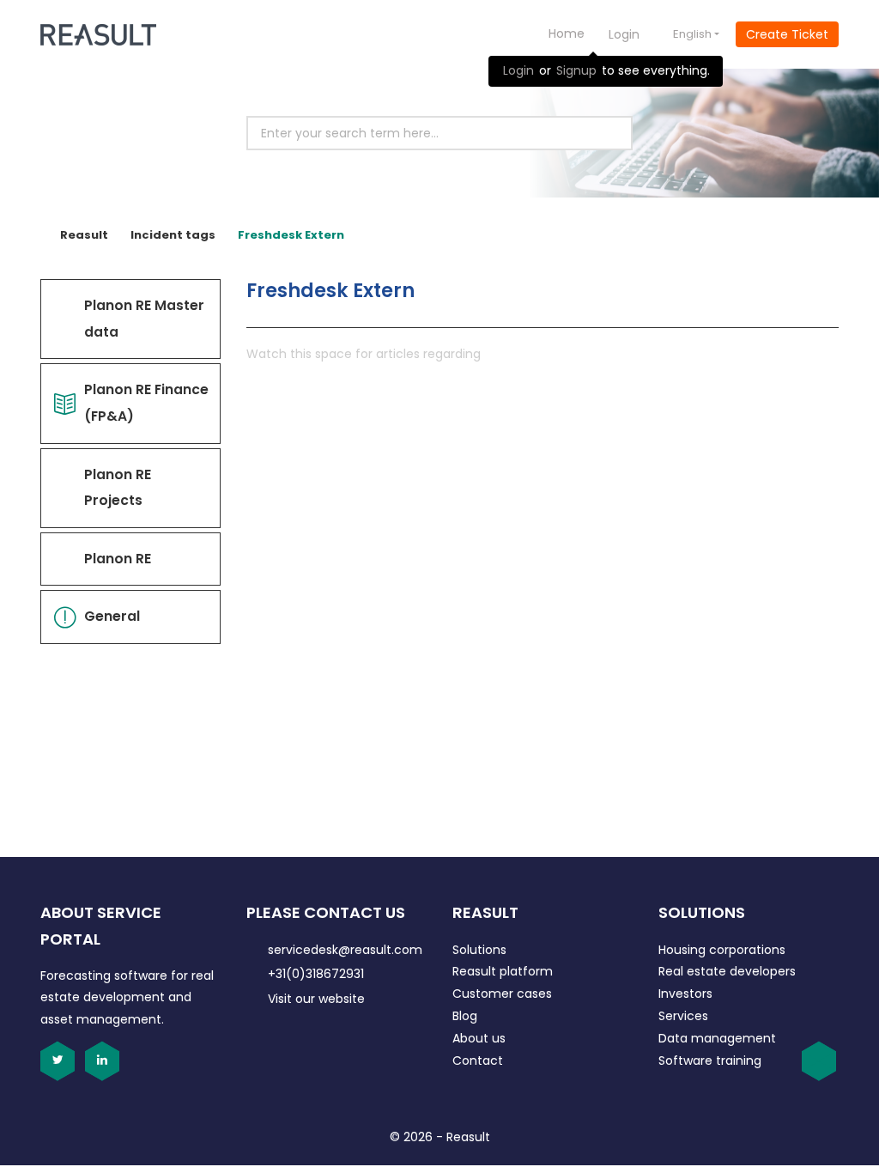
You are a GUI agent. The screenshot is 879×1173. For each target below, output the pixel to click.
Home (567, 33)
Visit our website (316, 998)
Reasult (84, 235)
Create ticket (787, 34)
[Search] (600, 133)
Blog (464, 1015)
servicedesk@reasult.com (345, 949)
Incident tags (172, 235)
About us (479, 1038)
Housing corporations (721, 949)
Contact (477, 1060)
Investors (685, 993)
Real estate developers (727, 971)
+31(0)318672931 (316, 973)
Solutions (479, 949)
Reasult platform (502, 971)
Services (683, 1015)
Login (518, 70)
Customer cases (502, 993)
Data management (717, 1038)
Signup (576, 70)
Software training (709, 1060)
